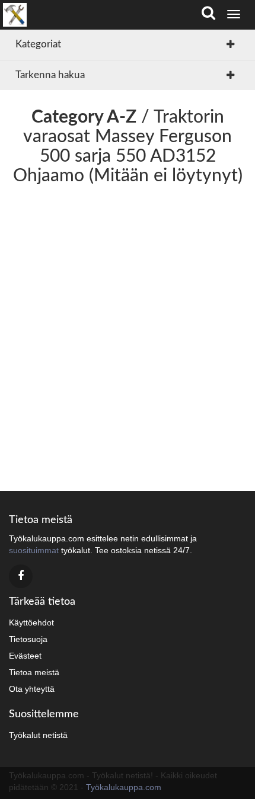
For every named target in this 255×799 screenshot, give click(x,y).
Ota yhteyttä (32, 689)
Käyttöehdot (31, 622)
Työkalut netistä (38, 735)
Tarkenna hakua (50, 75)
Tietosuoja (28, 639)
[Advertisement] (127, 334)
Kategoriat (38, 44)
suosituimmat (34, 550)
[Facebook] (21, 576)
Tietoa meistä (34, 672)
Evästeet (25, 655)
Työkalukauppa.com (123, 787)
